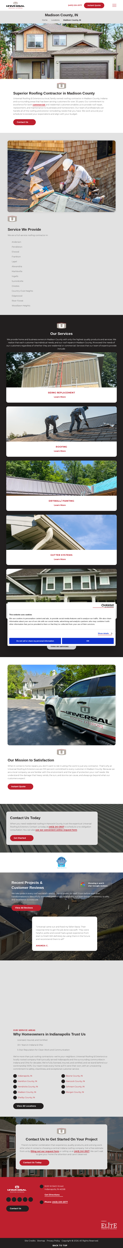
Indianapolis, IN (25, 1076)
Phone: (56, 1202)
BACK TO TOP (60, 1245)
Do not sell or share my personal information (35, 641)
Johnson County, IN (75, 1087)
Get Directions (52, 1195)
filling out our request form (45, 1151)
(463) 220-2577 (75, 5)
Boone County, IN (74, 1076)
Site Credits (30, 1241)
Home (44, 20)
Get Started (20, 838)
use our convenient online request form (56, 830)
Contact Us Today (32, 1162)
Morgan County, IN (75, 1092)
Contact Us (22, 122)
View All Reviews (24, 908)
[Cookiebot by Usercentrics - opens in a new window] (103, 606)
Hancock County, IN (75, 1081)
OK (87, 641)
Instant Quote (94, 5)
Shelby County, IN (26, 1097)
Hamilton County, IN (27, 1081)
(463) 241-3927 (56, 827)
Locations (55, 20)
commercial (39, 105)
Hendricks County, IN (28, 1087)
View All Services (59, 646)
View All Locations (26, 1106)
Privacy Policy (53, 1241)
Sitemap (41, 1241)
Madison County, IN (27, 1092)
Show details (103, 633)
